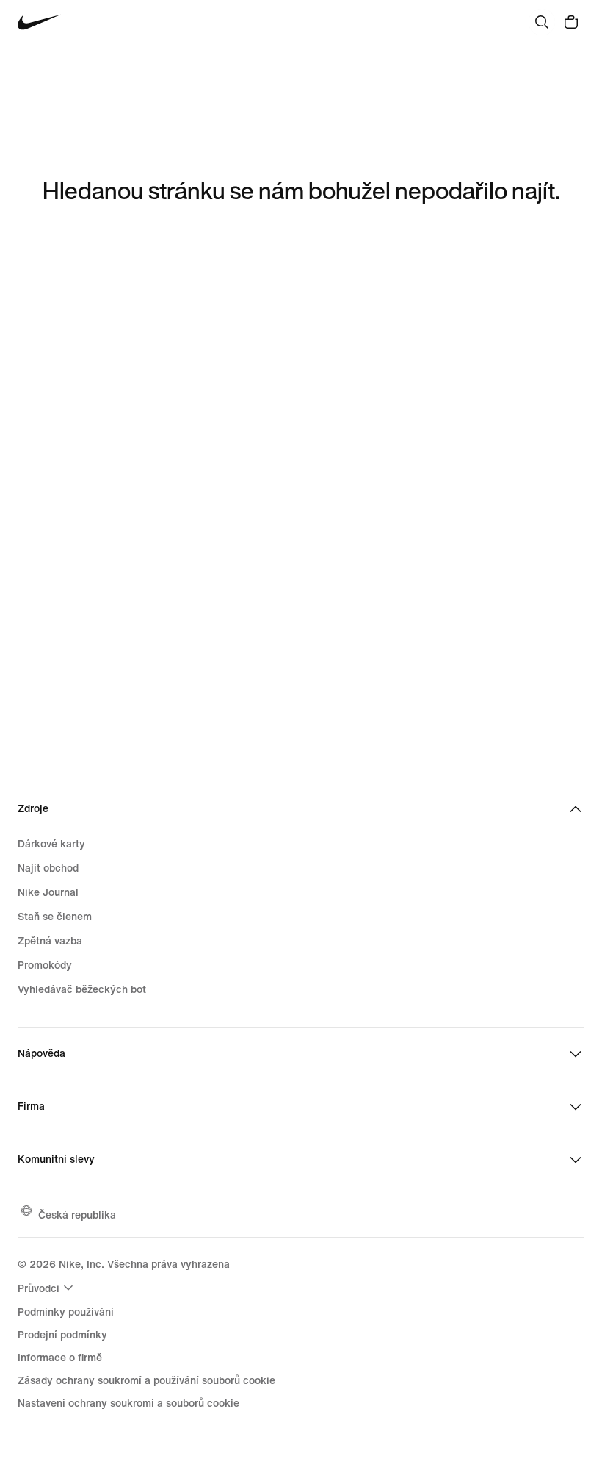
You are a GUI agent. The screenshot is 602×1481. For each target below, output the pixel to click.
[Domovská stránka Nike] (39, 22)
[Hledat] (542, 22)
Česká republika (77, 1214)
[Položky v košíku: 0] (571, 22)
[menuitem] (47, 1288)
